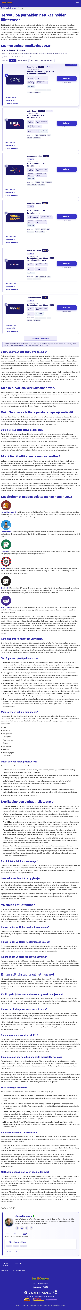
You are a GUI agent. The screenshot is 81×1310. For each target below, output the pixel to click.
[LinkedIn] (22, 1228)
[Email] (31, 1228)
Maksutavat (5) (10, 100)
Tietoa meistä (5, 1265)
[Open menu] (77, 3)
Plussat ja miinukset (12, 103)
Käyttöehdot (5, 1270)
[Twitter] (17, 1228)
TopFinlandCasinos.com (8, 8)
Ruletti (3, 568)
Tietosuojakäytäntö (18, 1270)
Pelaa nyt (66, 79)
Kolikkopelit (5, 607)
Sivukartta (19, 1264)
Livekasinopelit (6, 532)
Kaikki (12, 60)
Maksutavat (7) (10, 239)
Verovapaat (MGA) (47, 60)
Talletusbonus (22, 60)
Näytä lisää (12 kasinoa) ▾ (40, 338)
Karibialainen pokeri (8, 512)
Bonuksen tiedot (11, 97)
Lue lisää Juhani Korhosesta (14, 1252)
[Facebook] (26, 1228)
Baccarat (4, 551)
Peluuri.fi (23, 345)
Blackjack (4, 588)
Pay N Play (34, 60)
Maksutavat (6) (10, 192)
